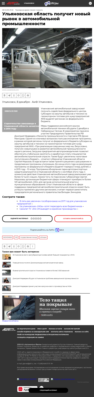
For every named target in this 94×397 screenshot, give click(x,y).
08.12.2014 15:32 (7, 10)
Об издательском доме (26, 329)
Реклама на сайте (82, 332)
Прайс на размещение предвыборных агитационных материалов (43, 334)
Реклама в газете (55, 329)
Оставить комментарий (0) (73, 218)
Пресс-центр (42, 329)
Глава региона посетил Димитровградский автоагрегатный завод (38, 263)
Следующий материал (48, 390)
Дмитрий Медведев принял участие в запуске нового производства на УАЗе (42, 286)
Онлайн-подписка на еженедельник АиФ (33, 332)
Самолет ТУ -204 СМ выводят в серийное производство (48, 209)
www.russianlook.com (10, 90)
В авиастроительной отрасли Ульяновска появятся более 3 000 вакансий (41, 271)
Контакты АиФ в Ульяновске (62, 332)
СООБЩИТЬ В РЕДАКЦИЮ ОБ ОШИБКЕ (30, 337)
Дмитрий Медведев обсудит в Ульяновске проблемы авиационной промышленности (45, 278)
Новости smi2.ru (10, 321)
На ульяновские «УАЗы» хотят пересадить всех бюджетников (51, 206)
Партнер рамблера (83, 382)
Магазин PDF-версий (72, 329)
